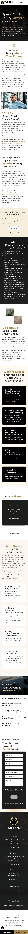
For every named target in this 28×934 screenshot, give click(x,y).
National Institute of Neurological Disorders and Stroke (13, 143)
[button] (2, 927)
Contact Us (14, 228)
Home (3, 10)
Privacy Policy (13, 804)
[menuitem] (9, 890)
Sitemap (14, 907)
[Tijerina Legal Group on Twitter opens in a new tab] (18, 890)
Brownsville (15, 853)
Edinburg (15, 870)
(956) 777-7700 (9, 927)
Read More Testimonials (14, 533)
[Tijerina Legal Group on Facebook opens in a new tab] (14, 890)
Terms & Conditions (9, 905)
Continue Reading (14, 518)
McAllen (15, 836)
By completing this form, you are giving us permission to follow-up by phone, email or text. (14, 791)
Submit (14, 797)
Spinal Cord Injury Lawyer (14, 10)
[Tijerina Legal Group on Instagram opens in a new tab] (9, 890)
